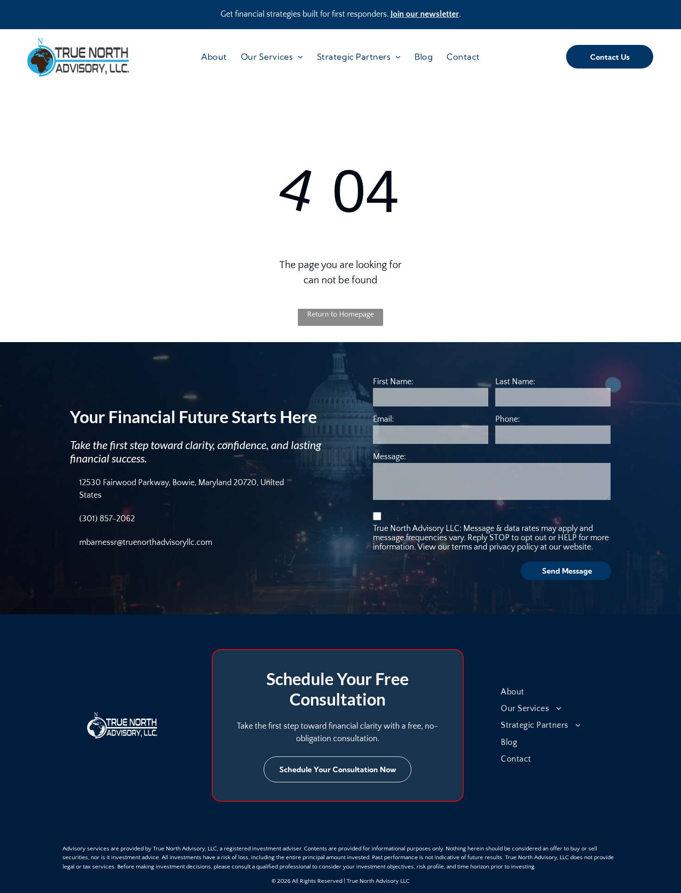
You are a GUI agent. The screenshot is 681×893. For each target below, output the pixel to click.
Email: (383, 419)
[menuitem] (214, 56)
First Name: (393, 382)
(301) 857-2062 (107, 519)
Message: (389, 457)
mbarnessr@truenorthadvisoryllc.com (145, 542)
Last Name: (515, 382)
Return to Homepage (340, 314)
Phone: (507, 419)
